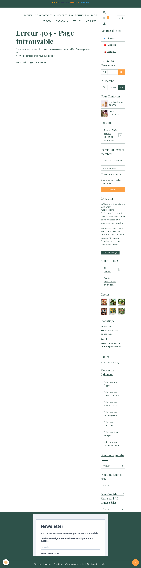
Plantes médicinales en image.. (113, 281)
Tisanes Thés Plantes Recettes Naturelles (110, 135)
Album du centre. (112, 270)
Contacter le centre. (116, 103)
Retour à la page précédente (31, 62)
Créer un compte (108, 180)
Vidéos (47, 20)
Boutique (81, 15)
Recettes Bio (65, 15)
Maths (77, 20)
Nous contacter (114, 112)
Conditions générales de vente (68, 564)
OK (121, 72)
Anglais (111, 38)
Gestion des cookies (97, 564)
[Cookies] (6, 562)
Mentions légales (42, 564)
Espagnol (111, 45)
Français (111, 51)
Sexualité (62, 20)
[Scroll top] (135, 562)
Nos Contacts (44, 15)
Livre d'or (91, 20)
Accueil (28, 15)
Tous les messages (110, 252)
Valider (112, 189)
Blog (94, 15)
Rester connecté (112, 174)
